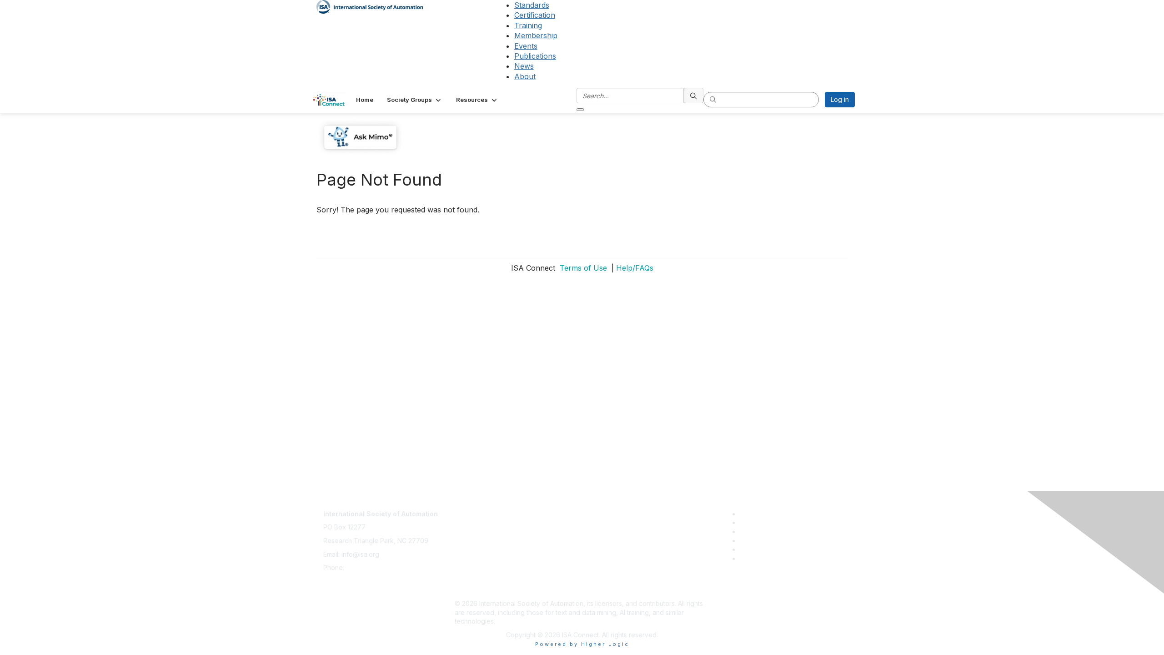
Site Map (468, 590)
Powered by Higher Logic (582, 644)
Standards (531, 5)
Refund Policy (476, 563)
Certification (534, 15)
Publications (535, 55)
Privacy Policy (476, 536)
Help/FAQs (634, 267)
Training (528, 25)
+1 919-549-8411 (370, 567)
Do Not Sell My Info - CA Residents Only (514, 576)
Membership (535, 35)
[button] (414, 99)
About (525, 76)
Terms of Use (582, 267)
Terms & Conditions (484, 550)
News (524, 66)
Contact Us (471, 509)
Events (525, 45)
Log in (840, 99)
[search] (694, 95)
